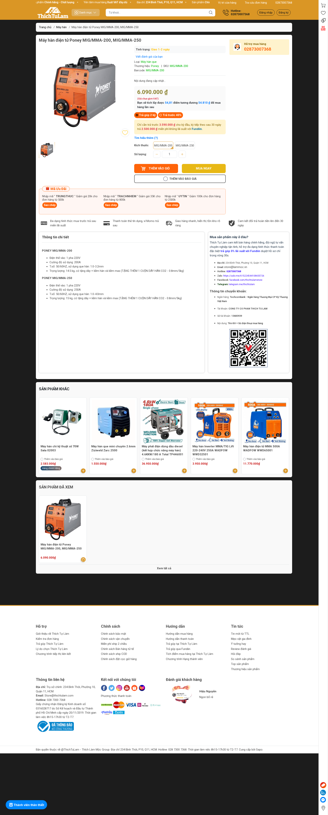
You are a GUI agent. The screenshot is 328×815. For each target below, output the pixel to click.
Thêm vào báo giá (183, 178)
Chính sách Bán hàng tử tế (117, 649)
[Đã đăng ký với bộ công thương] (55, 726)
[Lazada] (142, 688)
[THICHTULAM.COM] (53, 12)
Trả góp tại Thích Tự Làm (181, 644)
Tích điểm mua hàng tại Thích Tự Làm (189, 654)
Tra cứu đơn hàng (256, 2)
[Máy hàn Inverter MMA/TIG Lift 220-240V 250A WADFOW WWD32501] (164, 421)
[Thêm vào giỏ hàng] (83, 470)
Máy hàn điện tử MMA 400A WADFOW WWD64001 (261, 448)
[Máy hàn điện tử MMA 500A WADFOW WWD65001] (214, 421)
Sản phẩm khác (54, 389)
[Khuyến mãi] (323, 20)
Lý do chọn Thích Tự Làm (52, 649)
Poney (155, 66)
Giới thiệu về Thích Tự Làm (52, 633)
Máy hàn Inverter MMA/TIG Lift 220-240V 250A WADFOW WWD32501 (162, 450)
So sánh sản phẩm (242, 659)
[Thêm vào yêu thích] (125, 133)
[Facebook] (104, 688)
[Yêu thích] (323, 13)
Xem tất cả (164, 568)
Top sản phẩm (240, 664)
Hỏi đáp (236, 654)
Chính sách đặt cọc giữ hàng (119, 659)
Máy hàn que (149, 62)
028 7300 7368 (56, 700)
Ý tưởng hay (238, 644)
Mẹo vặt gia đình (241, 639)
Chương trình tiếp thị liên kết (53, 654)
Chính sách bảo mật (113, 633)
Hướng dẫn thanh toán (180, 639)
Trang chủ (45, 27)
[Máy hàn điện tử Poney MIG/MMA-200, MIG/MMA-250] (63, 519)
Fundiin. (197, 129)
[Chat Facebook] (323, 800)
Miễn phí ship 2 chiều (114, 644)
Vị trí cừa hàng (227, 2)
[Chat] (323, 785)
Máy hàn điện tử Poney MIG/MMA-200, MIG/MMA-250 (61, 546)
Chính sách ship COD (114, 654)
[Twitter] (112, 688)
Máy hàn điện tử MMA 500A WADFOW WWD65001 (210, 448)
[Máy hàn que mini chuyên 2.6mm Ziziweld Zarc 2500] (63, 421)
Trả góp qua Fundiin (178, 649)
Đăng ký (284, 12)
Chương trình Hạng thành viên (184, 659)
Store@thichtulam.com (59, 695)
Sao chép (49, 205)
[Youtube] (127, 688)
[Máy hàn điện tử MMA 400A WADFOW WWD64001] (265, 421)
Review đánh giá (241, 649)
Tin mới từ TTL (240, 633)
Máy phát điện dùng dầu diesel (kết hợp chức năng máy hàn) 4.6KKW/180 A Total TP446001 (112, 450)
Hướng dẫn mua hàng (179, 633)
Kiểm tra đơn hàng (47, 639)
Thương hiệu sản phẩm (245, 669)
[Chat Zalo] (323, 792)
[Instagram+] (119, 688)
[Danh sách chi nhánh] (323, 808)
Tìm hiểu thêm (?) (146, 138)
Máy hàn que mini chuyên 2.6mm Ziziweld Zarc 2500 (63, 448)
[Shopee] (134, 688)
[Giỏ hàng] (323, 5)
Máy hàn (61, 27)
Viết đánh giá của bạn (149, 56)
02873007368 (283, 2)
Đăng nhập (266, 12)
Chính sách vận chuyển (115, 639)
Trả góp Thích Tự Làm (49, 644)
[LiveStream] (323, 28)
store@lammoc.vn (235, 267)
